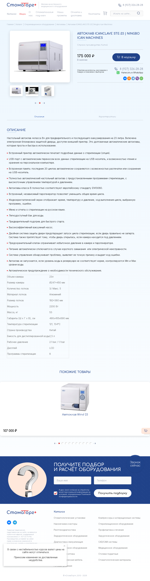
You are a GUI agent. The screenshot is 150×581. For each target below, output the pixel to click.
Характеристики (107, 117)
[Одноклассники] (129, 78)
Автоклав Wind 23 (75, 414)
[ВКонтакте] (125, 78)
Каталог (11, 14)
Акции (22, 14)
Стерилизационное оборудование (39, 24)
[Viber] (137, 78)
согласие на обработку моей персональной (74, 491)
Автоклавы (61, 24)
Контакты (94, 14)
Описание (39, 117)
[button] (36, 103)
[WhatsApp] (141, 78)
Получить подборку (112, 493)
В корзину (128, 57)
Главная (10, 24)
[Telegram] (133, 78)
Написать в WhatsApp (132, 73)
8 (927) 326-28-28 (133, 5)
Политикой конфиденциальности (75, 495)
